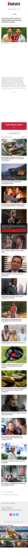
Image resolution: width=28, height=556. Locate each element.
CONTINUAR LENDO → (14, 126)
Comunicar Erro (13, 133)
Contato (3, 503)
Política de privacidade (10, 503)
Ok (14, 230)
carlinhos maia (8, 494)
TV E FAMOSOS (9, 492)
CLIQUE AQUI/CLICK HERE (16, 510)
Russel (19, 25)
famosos (16, 494)
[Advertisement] (14, 62)
